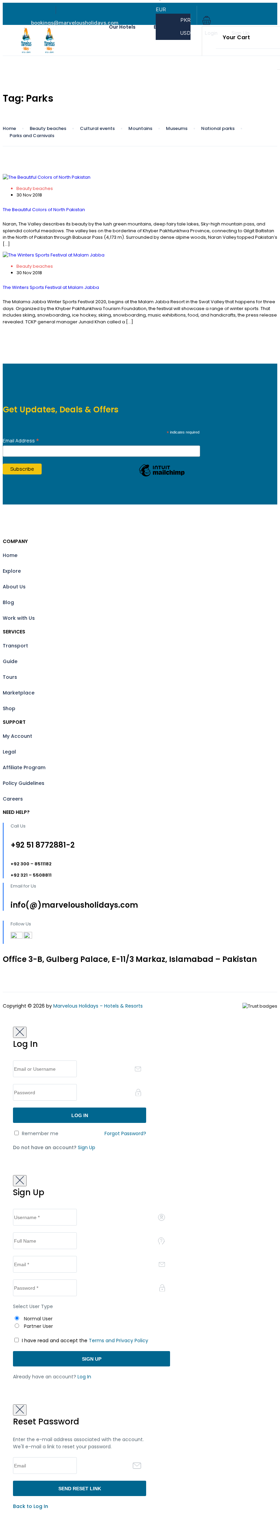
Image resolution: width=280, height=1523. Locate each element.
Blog (8, 602)
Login (211, 33)
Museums (176, 128)
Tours (10, 677)
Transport (15, 645)
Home (9, 128)
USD (185, 33)
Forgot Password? (125, 1133)
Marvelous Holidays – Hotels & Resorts (98, 1005)
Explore (12, 571)
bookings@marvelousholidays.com (74, 22)
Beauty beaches (48, 128)
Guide (10, 661)
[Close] (20, 1032)
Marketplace (18, 692)
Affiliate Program (24, 767)
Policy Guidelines (23, 783)
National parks (218, 128)
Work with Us (19, 618)
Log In (84, 1376)
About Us (14, 586)
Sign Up (241, 33)
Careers (13, 798)
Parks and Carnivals (32, 135)
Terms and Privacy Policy (118, 1340)
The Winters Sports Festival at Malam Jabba (51, 287)
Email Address (21, 440)
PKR (185, 20)
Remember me (39, 1133)
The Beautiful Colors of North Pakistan (44, 209)
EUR (161, 9)
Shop (9, 708)
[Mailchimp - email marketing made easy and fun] (161, 476)
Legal (9, 751)
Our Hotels (122, 27)
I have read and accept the (84, 1340)
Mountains (140, 128)
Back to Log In (30, 1506)
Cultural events (97, 128)
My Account (17, 736)
